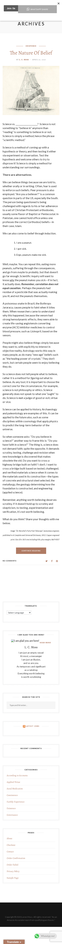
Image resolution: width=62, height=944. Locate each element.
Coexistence (12, 795)
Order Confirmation (16, 858)
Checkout (11, 844)
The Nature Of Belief (31, 52)
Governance (12, 814)
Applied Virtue (13, 782)
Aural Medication (15, 788)
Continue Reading (31, 551)
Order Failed (12, 864)
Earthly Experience (15, 801)
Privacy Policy (13, 871)
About (9, 838)
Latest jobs (32, 726)
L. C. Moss (24, 59)
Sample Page (13, 877)
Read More (45, 642)
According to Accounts (17, 775)
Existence (31, 46)
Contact (10, 851)
